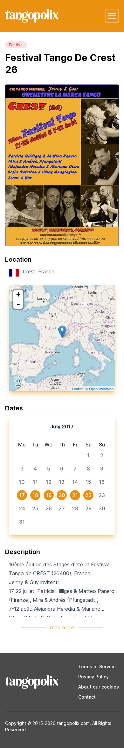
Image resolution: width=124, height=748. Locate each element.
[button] (112, 16)
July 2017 (62, 426)
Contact (87, 697)
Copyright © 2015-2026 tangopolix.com (47, 723)
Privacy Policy (93, 676)
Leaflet (77, 388)
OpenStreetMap (101, 388)
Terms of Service (97, 666)
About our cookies (98, 686)
